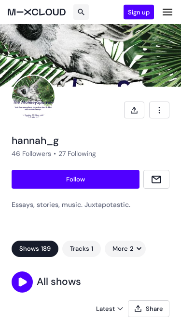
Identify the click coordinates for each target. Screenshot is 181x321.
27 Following (77, 153)
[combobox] (159, 110)
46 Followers (31, 153)
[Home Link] (37, 12)
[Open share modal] (134, 110)
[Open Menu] (167, 12)
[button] (22, 282)
